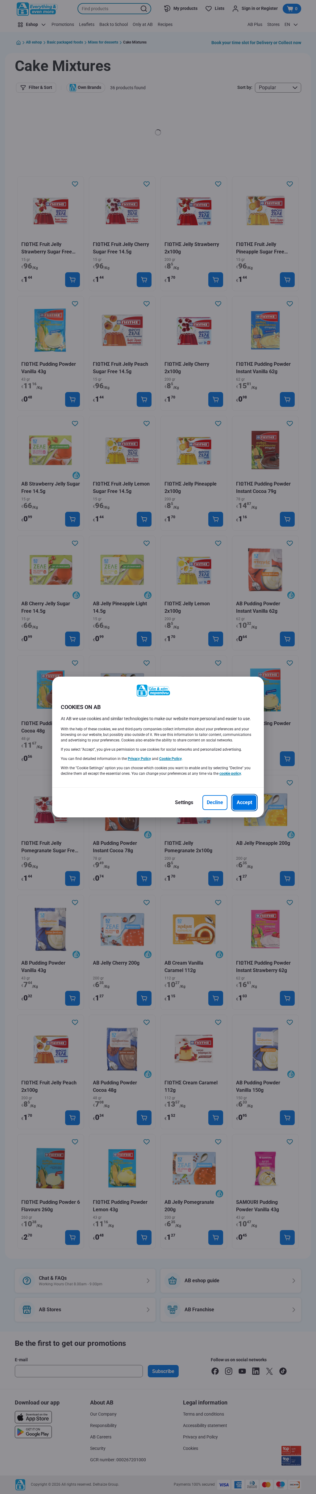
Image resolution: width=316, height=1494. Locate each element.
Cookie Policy (170, 759)
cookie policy (230, 773)
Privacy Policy (139, 759)
